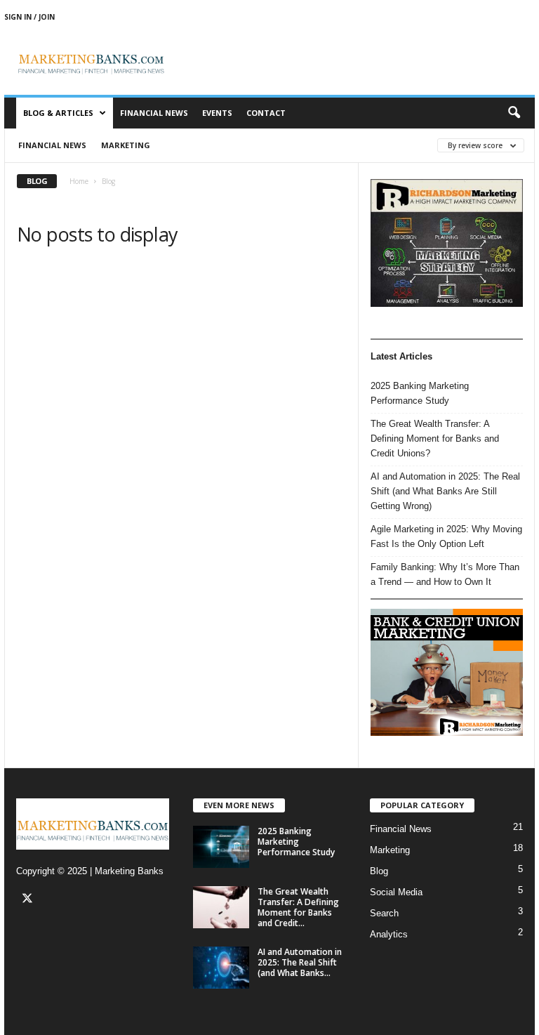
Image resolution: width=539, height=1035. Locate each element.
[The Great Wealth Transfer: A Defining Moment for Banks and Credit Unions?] (221, 907)
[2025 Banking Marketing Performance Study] (221, 847)
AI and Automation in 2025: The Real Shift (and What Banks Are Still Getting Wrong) (445, 491)
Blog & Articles (58, 112)
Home (78, 181)
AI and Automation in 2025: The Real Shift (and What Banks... (300, 962)
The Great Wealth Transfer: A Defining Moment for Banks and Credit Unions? (435, 438)
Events (217, 112)
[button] (513, 113)
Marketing (125, 145)
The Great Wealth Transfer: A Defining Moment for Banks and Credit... (298, 907)
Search (384, 913)
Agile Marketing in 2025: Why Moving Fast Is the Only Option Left (446, 536)
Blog (379, 871)
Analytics (389, 934)
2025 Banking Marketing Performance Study (420, 393)
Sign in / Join (29, 17)
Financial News (154, 112)
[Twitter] (29, 900)
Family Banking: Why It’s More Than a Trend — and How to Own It (445, 574)
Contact (266, 112)
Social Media (396, 892)
